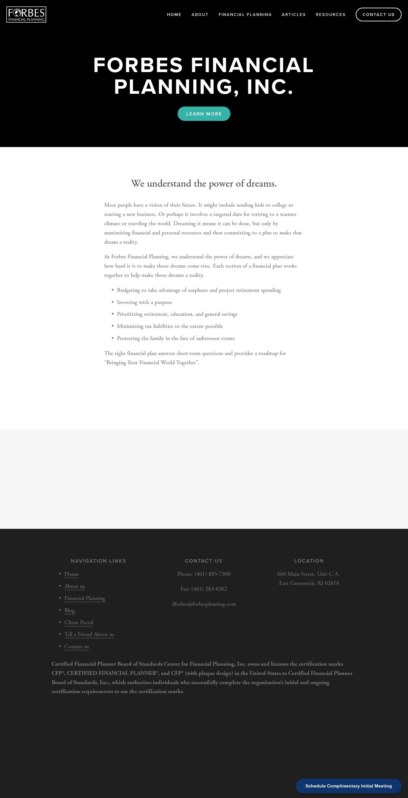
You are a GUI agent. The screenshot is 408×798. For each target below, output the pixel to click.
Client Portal (78, 622)
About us (74, 586)
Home (174, 14)
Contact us (379, 14)
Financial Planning (245, 14)
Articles (294, 14)
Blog (69, 610)
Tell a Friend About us (89, 634)
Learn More (204, 113)
